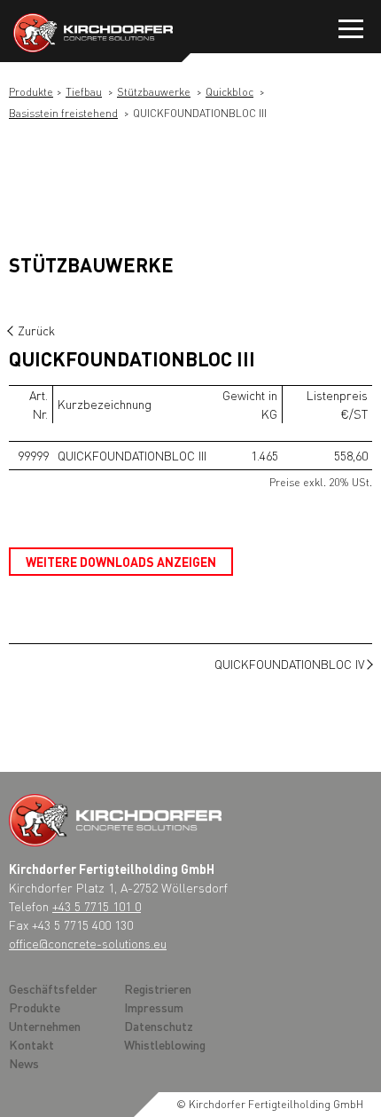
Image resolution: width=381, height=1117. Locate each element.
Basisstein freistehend (63, 113)
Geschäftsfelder (53, 988)
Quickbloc (229, 91)
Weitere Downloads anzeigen (121, 562)
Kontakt (31, 1044)
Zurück (36, 330)
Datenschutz (158, 1026)
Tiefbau (84, 91)
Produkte (31, 91)
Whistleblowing (165, 1044)
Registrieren (157, 988)
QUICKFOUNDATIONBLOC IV (289, 663)
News (24, 1063)
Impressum (153, 1007)
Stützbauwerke (153, 91)
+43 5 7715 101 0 (96, 906)
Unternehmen (45, 1026)
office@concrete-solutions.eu (88, 943)
